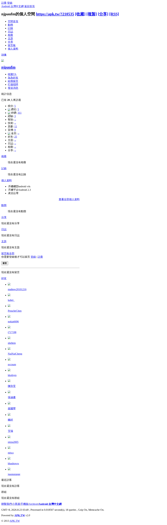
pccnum (12, 364)
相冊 (10, 35)
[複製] (91, 14)
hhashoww (13, 463)
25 (15, 136)
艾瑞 (10, 431)
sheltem (12, 343)
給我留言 (13, 81)
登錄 (9, 2)
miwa (11, 452)
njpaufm (8, 67)
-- (15, 119)
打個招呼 (13, 84)
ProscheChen (15, 310)
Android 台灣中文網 (12, 6)
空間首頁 (13, 21)
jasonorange (14, 474)
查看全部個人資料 (69, 199)
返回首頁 (29, 6)
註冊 (4, 2)
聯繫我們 (6, 504)
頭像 (4, 54)
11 (15, 126)
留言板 (12, 45)
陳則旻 (12, 386)
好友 (4, 278)
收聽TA (12, 74)
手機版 (24, 504)
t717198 (12, 332)
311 (20, 112)
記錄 (10, 28)
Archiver (33, 504)
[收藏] (80, 14)
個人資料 (13, 48)
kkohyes (12, 375)
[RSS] (114, 14)
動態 (10, 24)
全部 (11, 253)
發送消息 (13, 87)
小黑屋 (16, 504)
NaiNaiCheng (15, 353)
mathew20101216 (17, 289)
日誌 (10, 31)
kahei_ (11, 300)
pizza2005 (13, 442)
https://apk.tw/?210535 (55, 14)
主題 (10, 38)
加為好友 (13, 77)
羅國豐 (12, 408)
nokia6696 (13, 321)
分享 (10, 41)
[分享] (103, 14)
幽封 (10, 419)
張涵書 (12, 397)
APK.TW (19, 515)
